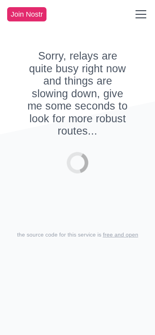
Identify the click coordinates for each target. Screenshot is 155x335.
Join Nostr (27, 14)
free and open (120, 234)
